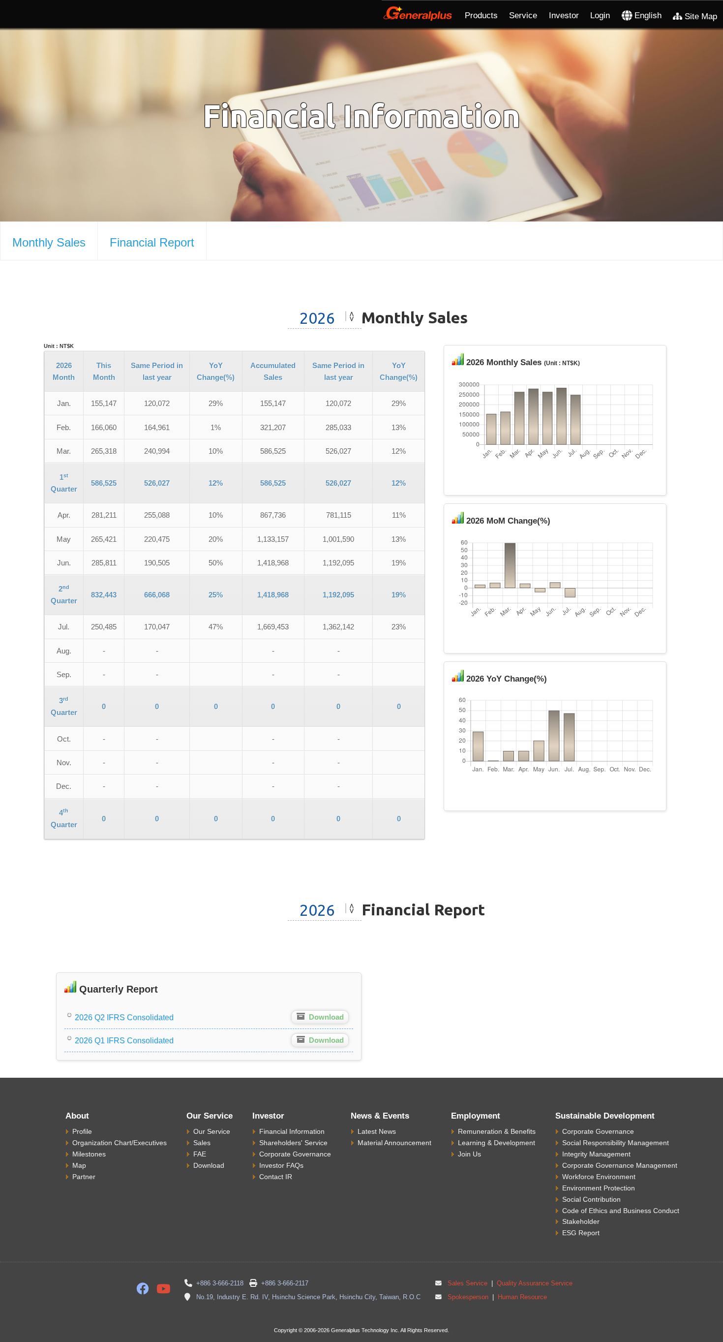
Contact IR (275, 1177)
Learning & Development (496, 1143)
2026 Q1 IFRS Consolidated (123, 1040)
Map (79, 1165)
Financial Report (152, 242)
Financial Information (292, 1131)
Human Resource (521, 1297)
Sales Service (467, 1283)
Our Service (211, 1131)
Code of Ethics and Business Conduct (620, 1211)
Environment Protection (598, 1188)
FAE (199, 1154)
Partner (83, 1177)
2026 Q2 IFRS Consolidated (123, 1017)
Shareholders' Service (293, 1143)
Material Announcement (394, 1143)
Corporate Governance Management (619, 1165)
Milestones (89, 1154)
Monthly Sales (49, 242)
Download (208, 1165)
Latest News (377, 1131)
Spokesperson (468, 1297)
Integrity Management (596, 1154)
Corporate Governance (295, 1154)
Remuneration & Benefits (497, 1131)
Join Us (469, 1154)
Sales (202, 1143)
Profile (82, 1131)
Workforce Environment (598, 1177)
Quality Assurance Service (533, 1283)
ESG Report (581, 1233)
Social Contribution (591, 1199)
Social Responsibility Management (615, 1143)
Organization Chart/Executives (119, 1143)
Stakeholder (581, 1221)
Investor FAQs (281, 1165)
